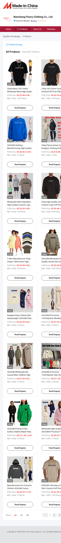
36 (21, 515)
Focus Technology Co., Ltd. (36, 532)
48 (27, 515)
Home (8, 29)
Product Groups (15, 44)
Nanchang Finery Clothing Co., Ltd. (33, 16)
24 (15, 515)
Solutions (51, 29)
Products (24, 29)
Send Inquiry (20, 108)
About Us (37, 29)
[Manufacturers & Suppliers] (21, 5)
